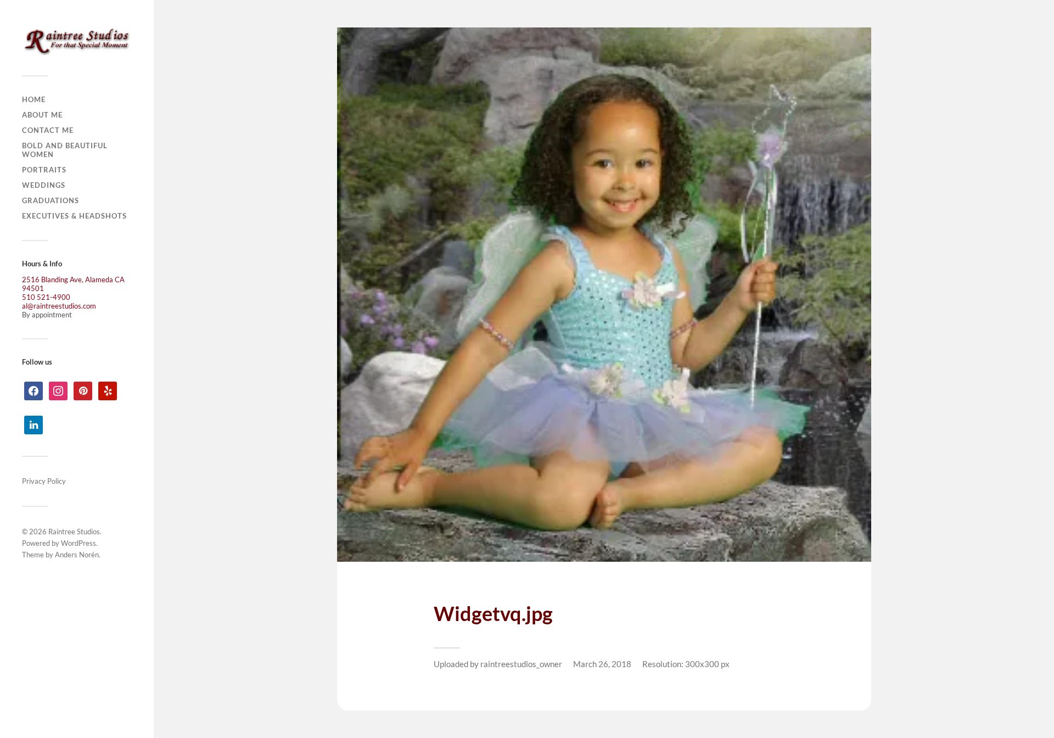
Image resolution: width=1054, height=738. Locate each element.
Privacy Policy (44, 481)
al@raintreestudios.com (59, 305)
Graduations (50, 200)
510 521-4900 (46, 297)
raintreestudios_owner (521, 664)
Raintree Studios (74, 531)
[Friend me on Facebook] (33, 389)
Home (34, 99)
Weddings (43, 185)
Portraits (44, 169)
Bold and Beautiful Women (65, 150)
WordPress (78, 543)
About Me (42, 114)
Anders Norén (77, 554)
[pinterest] (83, 389)
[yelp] (107, 389)
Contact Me (48, 130)
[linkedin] (33, 424)
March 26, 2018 (602, 664)
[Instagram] (58, 389)
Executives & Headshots (74, 215)
